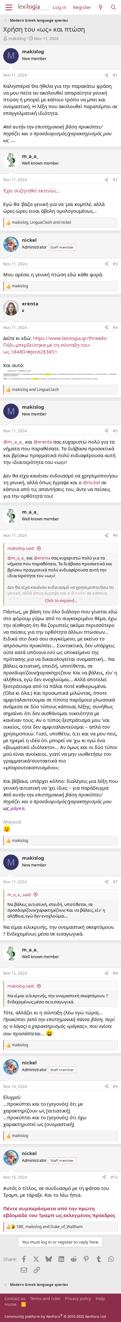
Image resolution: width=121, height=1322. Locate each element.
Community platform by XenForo (56, 1316)
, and (41, 222)
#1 (115, 75)
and (35, 389)
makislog (17, 38)
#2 (115, 179)
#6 (115, 535)
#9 (115, 1086)
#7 (115, 882)
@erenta (43, 441)
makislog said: (21, 548)
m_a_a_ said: (19, 894)
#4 (115, 327)
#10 (114, 1177)
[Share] (106, 75)
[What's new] (100, 7)
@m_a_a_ (13, 441)
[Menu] (8, 7)
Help (100, 1298)
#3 (115, 264)
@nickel (91, 482)
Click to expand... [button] (61, 600)
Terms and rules (45, 1298)
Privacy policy (78, 1298)
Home (10, 1304)
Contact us (15, 1298)
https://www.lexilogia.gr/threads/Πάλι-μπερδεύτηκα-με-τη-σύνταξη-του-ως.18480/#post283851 (55, 345)
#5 (115, 431)
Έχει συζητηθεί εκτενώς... (31, 190)
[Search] (113, 7)
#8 (115, 973)
